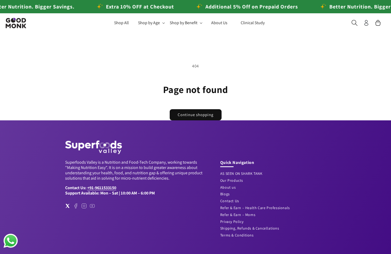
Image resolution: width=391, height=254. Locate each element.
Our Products (231, 180)
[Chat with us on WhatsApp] (11, 247)
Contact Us (229, 200)
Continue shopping (196, 114)
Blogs (225, 194)
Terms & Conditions (237, 235)
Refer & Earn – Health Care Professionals (255, 207)
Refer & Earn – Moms (237, 214)
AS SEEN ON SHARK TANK (241, 173)
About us (228, 187)
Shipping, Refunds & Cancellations (249, 228)
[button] (151, 23)
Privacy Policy (231, 221)
